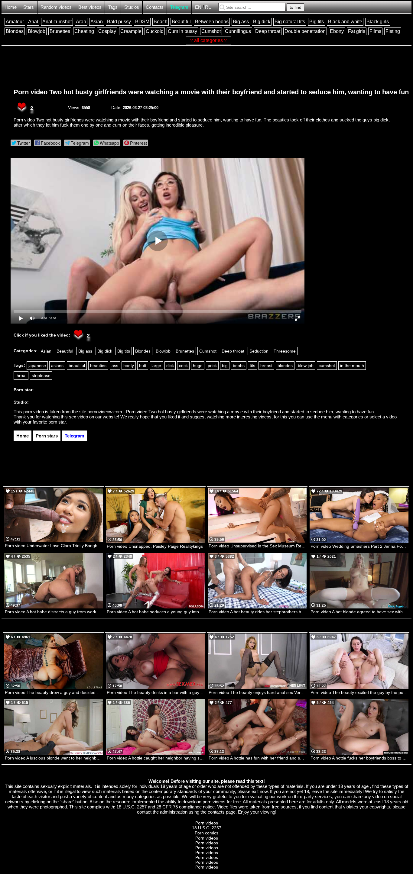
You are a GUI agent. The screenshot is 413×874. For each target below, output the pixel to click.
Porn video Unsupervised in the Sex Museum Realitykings (258, 545)
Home (11, 7)
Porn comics (206, 832)
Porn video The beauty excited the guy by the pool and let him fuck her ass (359, 692)
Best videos (90, 7)
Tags (113, 7)
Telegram (179, 7)
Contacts (155, 7)
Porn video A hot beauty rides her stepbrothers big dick (258, 611)
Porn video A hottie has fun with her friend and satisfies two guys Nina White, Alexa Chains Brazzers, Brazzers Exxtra (258, 758)
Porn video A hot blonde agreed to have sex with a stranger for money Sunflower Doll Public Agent (359, 611)
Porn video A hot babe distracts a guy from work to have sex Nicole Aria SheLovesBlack (54, 611)
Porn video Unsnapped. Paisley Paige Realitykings (155, 546)
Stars (28, 7)
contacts (216, 811)
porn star (57, 421)
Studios (131, 7)
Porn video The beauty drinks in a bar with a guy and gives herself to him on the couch (156, 692)
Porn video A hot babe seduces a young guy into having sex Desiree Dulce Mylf (156, 611)
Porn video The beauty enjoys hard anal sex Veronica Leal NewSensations (258, 692)
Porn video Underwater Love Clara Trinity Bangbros (54, 545)
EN (198, 7)
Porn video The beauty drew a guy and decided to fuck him (54, 692)
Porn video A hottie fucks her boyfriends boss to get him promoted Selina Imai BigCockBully (359, 758)
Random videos (56, 7)
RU (208, 7)
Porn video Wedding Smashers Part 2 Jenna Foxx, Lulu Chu (359, 546)
